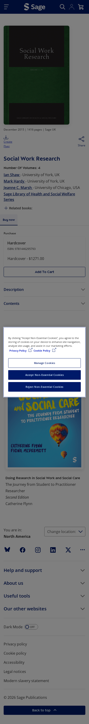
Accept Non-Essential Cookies (44, 375)
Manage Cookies (44, 363)
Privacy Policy (18, 350)
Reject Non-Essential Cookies (44, 386)
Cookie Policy (42, 350)
